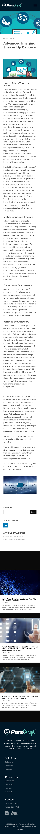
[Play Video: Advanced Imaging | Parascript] (20, 485)
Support (8, 788)
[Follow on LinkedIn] (5, 525)
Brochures (9, 781)
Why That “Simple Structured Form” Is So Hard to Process (19, 600)
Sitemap (20, 829)
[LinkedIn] (7, 813)
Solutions (9, 762)
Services (8, 769)
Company (9, 784)
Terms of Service (18, 827)
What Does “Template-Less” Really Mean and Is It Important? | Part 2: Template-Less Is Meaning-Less (20, 648)
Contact (8, 792)
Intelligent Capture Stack (14, 540)
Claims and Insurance (13, 536)
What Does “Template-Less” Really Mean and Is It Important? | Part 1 (20, 697)
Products (9, 766)
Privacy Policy (30, 827)
